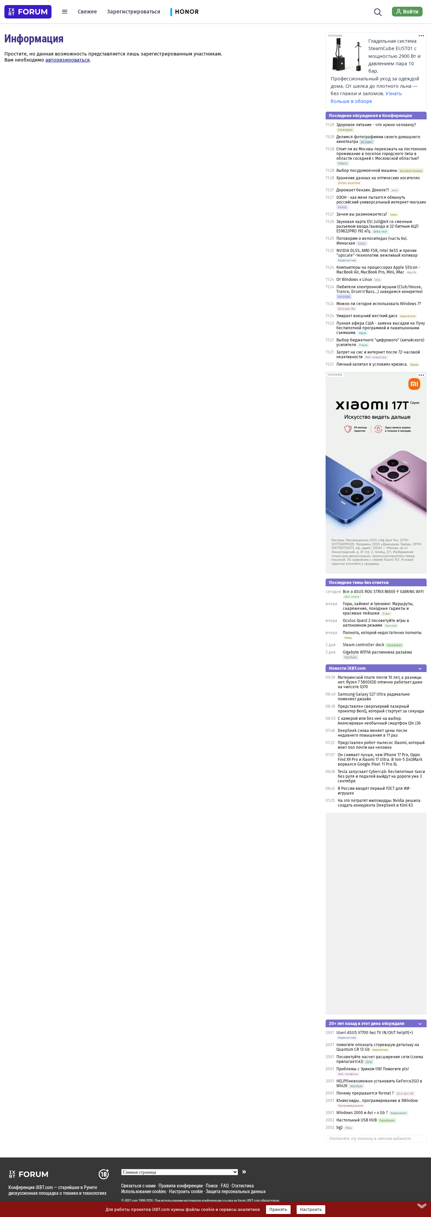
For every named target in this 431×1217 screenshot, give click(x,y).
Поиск (212, 1185)
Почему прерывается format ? (365, 1093)
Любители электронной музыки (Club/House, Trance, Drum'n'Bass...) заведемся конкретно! (379, 289)
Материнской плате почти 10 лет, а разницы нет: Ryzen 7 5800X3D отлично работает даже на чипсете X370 (380, 682)
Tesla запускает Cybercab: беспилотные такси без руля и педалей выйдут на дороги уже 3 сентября (381, 776)
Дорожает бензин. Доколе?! (362, 190)
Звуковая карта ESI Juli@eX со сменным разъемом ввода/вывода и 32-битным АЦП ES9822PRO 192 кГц (377, 226)
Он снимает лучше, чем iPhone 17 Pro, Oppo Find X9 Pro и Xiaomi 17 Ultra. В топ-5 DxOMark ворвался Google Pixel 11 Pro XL (380, 759)
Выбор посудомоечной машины (366, 170)
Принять (278, 1209)
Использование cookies (143, 1191)
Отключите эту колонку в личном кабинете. (370, 1138)
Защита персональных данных (236, 1191)
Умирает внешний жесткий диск (366, 316)
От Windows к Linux (354, 279)
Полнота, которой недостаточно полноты (382, 632)
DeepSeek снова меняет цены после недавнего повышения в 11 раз (372, 733)
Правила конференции (181, 1185)
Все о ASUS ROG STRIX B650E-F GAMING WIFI (383, 591)
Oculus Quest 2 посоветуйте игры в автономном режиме (376, 623)
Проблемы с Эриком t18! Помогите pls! (372, 1069)
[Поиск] (378, 11)
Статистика (243, 1185)
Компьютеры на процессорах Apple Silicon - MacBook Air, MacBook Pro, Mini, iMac (378, 269)
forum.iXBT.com (249, 1200)
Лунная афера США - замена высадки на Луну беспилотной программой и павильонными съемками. (380, 328)
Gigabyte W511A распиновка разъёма (377, 652)
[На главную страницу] (28, 12)
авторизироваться (67, 60)
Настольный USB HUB (356, 1120)
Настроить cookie (186, 1191)
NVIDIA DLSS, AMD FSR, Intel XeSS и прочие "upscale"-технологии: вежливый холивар (377, 253)
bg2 (339, 1127)
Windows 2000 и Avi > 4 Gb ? (362, 1112)
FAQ (225, 1185)
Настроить (311, 1209)
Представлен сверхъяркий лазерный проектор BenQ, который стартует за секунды (381, 708)
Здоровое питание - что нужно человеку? (376, 124)
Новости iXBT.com (347, 668)
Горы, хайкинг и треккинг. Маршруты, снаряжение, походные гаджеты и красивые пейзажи (378, 608)
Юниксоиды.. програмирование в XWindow (377, 1100)
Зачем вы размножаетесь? (361, 214)
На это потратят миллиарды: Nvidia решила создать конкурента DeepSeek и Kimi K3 (379, 803)
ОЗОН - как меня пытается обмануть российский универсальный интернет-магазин (381, 200)
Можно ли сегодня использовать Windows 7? (378, 303)
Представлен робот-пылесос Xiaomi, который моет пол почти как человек (381, 745)
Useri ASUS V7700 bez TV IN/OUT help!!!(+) (374, 1032)
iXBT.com (131, 1200)
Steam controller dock (363, 644)
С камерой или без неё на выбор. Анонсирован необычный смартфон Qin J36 (379, 721)
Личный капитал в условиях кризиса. (372, 364)
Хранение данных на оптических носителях (378, 178)
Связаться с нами (138, 1185)
